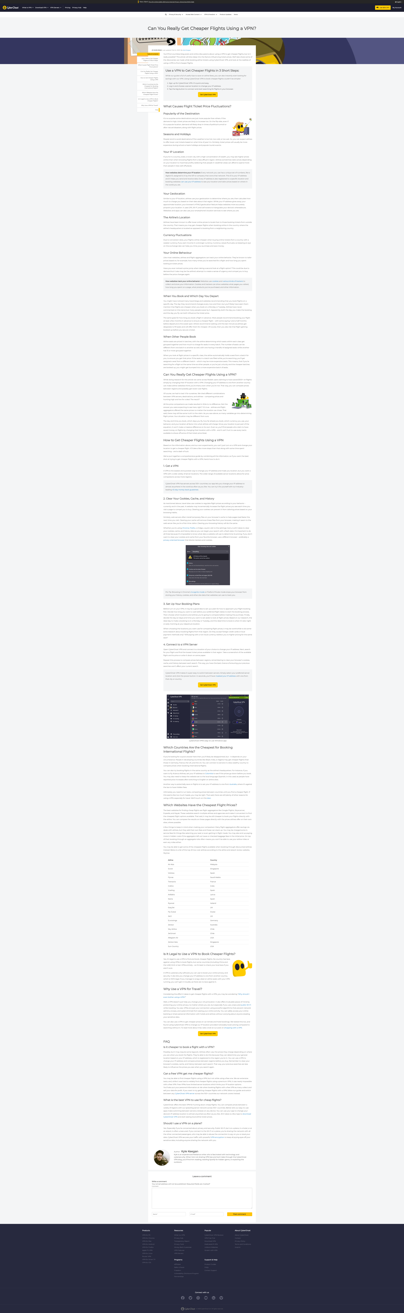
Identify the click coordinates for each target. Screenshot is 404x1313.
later (209, 798)
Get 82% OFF (384, 8)
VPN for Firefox (147, 1247)
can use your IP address (191, 182)
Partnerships (179, 1276)
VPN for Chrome (148, 1238)
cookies (215, 281)
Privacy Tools (179, 1244)
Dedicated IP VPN (211, 1244)
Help (84, 8)
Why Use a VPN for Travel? (149, 105)
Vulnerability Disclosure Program (186, 1273)
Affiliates (177, 1264)
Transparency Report (181, 1241)
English (398, 2)
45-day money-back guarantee (185, 490)
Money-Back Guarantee (182, 1247)
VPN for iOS (146, 1262)
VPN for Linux (147, 1253)
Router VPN (146, 1256)
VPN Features (179, 1250)
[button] (165, 14)
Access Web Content (193, 14)
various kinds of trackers (233, 281)
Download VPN (41, 8)
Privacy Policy (240, 1241)
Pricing (67, 8)
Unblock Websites (211, 1247)
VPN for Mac (147, 1241)
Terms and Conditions (243, 1244)
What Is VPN (27, 8)
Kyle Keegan (187, 50)
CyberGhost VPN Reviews (214, 1235)
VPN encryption (217, 1137)
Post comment (239, 1214)
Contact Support (211, 1270)
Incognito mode (198, 592)
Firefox (192, 528)
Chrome (185, 528)
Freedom (177, 1270)
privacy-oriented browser (174, 540)
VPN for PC (146, 1235)
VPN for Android (148, 1244)
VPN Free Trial (210, 1238)
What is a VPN (179, 1235)
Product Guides (210, 1264)
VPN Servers (54, 8)
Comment (155, 1186)
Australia (233, 784)
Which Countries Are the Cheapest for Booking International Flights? (150, 86)
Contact (238, 1238)
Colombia (209, 774)
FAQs (207, 1267)
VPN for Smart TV (148, 1259)
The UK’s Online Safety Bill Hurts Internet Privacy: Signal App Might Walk (171, 2)
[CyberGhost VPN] (11, 7)
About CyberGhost (242, 1235)
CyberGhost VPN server (185, 1094)
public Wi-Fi (246, 1005)
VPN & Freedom (209, 14)
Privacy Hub (76, 8)
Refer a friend (179, 1267)
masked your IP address (226, 676)
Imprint (237, 1247)
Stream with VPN (211, 1250)
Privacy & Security (175, 14)
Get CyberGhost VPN (208, 95)
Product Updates (225, 14)
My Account (397, 8)
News (236, 14)
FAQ (156, 110)
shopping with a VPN (233, 1028)
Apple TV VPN (147, 1250)
